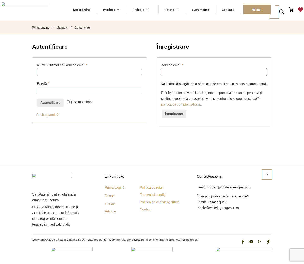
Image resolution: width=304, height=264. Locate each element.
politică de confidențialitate (180, 104)
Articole (110, 211)
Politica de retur (151, 187)
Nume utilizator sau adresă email (70, 65)
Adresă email (180, 65)
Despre (110, 196)
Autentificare (50, 102)
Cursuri (110, 204)
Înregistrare (174, 113)
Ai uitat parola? (47, 114)
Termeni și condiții (153, 195)
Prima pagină (114, 187)
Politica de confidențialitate (159, 202)
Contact (145, 209)
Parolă (51, 83)
